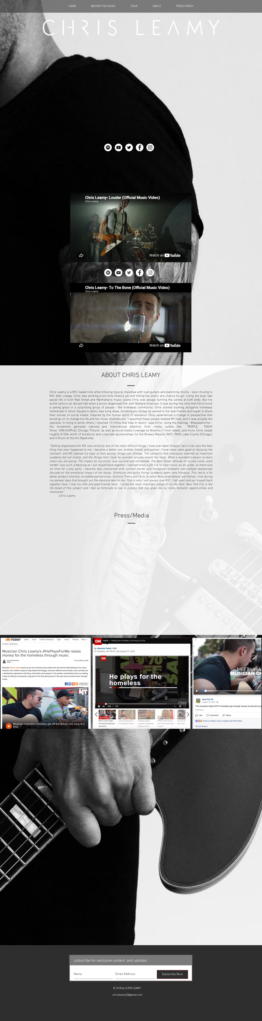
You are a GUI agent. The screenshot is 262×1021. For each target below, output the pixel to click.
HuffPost (71, 431)
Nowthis (155, 431)
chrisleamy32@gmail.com (127, 995)
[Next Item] (255, 683)
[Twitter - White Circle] (129, 147)
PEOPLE (192, 427)
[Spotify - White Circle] (108, 147)
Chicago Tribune (89, 431)
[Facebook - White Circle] (139, 147)
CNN (61, 431)
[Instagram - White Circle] (150, 147)
